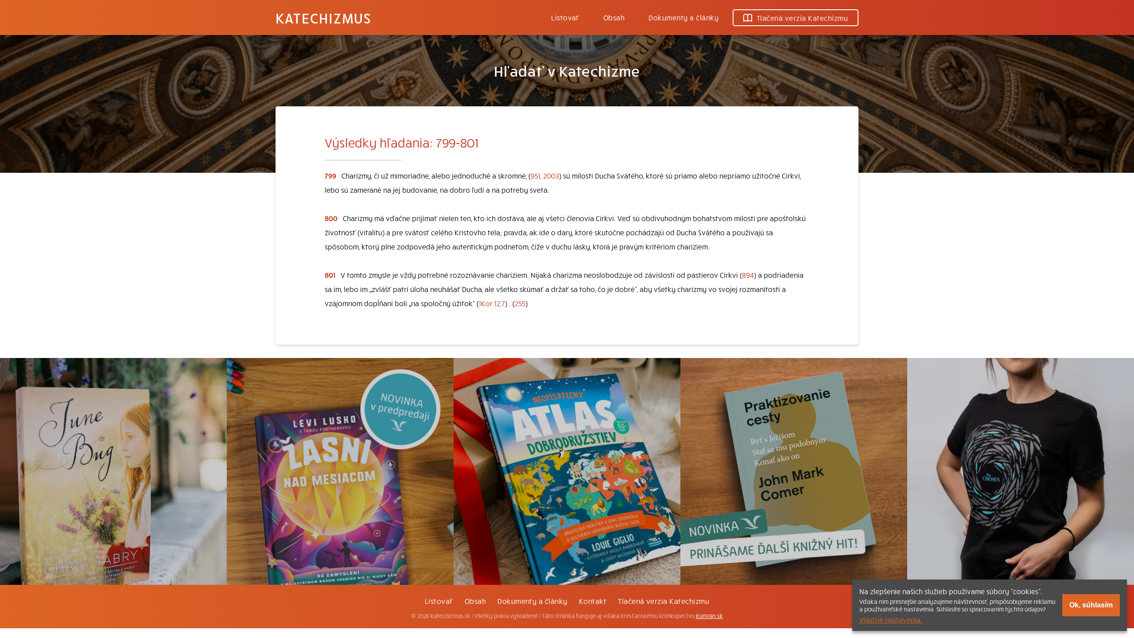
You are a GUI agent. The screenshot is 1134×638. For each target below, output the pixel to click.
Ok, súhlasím (1091, 605)
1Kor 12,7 (492, 303)
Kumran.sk (709, 615)
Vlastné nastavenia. (890, 619)
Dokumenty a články (683, 17)
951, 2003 (545, 175)
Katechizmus (323, 18)
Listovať (565, 17)
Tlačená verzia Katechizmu (802, 17)
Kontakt (592, 600)
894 (748, 274)
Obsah (614, 17)
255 (520, 303)
